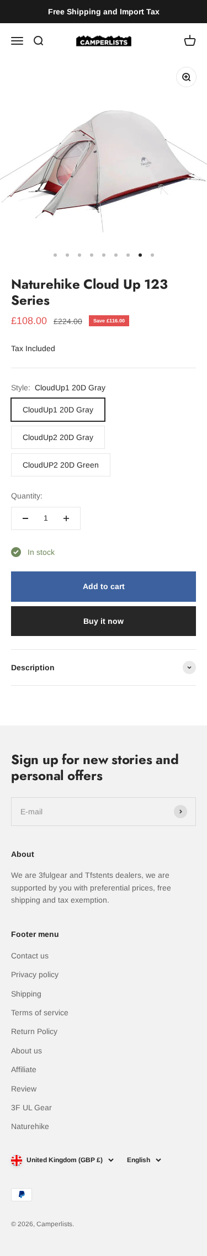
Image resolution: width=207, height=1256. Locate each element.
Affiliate (23, 1069)
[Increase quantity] (66, 518)
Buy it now (103, 621)
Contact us (30, 955)
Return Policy (34, 1031)
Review (23, 1088)
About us (26, 1050)
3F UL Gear (31, 1107)
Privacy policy (35, 974)
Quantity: (27, 495)
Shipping (26, 993)
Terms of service (39, 1012)
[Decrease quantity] (25, 518)
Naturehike (30, 1126)
